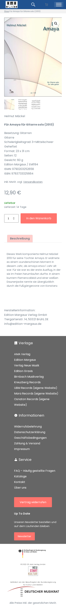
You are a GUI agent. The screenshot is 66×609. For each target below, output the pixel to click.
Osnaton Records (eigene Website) (31, 402)
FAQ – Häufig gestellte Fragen (34, 471)
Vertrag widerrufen (33, 502)
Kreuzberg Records (27, 382)
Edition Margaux (25, 360)
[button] (56, 23)
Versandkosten (33, 182)
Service (25, 459)
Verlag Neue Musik (26, 365)
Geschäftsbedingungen (30, 438)
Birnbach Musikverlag (29, 377)
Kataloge (20, 476)
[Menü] (59, 4)
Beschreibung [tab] (20, 238)
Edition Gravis (23, 371)
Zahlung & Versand (27, 443)
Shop (6, 11)
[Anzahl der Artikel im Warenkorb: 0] (46, 4)
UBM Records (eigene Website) (35, 388)
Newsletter (24, 536)
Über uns (20, 488)
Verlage (26, 343)
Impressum (22, 449)
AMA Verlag (22, 354)
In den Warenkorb (38, 218)
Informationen (31, 415)
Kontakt (19, 482)
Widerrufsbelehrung (28, 426)
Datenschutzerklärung (29, 432)
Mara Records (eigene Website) (36, 393)
